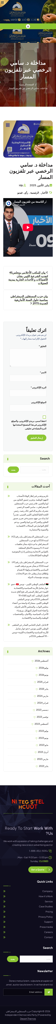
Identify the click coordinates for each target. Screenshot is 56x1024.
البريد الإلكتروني (38, 387)
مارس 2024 (42, 695)
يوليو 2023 (43, 730)
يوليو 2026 (43, 667)
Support (48, 921)
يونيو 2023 (43, 737)
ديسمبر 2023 (42, 709)
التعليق (42, 346)
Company (47, 891)
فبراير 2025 (42, 681)
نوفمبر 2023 (42, 716)
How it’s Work (46, 896)
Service (49, 901)
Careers (48, 932)
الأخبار (44, 192)
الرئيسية (34, 192)
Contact (48, 937)
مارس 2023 (42, 758)
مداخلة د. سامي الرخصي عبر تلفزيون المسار (28, 88)
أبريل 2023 (43, 751)
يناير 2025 (43, 688)
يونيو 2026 (43, 674)
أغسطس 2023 (41, 723)
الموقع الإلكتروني (38, 402)
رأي (26, 192)
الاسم (43, 372)
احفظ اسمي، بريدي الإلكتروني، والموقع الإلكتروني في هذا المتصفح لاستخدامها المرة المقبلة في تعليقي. (28, 424)
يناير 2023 (43, 766)
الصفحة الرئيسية (26, 84)
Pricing (49, 911)
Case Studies (46, 906)
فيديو (20, 192)
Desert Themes (28, 1018)
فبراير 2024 (42, 702)
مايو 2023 (43, 744)
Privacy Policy (45, 916)
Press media (46, 926)
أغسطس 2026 (41, 660)
